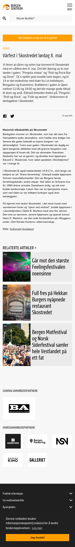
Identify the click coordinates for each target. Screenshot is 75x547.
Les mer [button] (37, 528)
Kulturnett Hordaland (22, 228)
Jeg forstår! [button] (37, 537)
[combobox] (40, 18)
